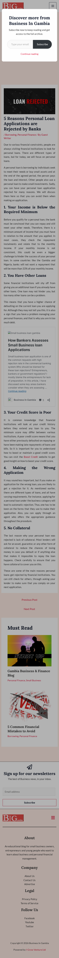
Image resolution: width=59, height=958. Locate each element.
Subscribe (42, 44)
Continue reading (29, 53)
